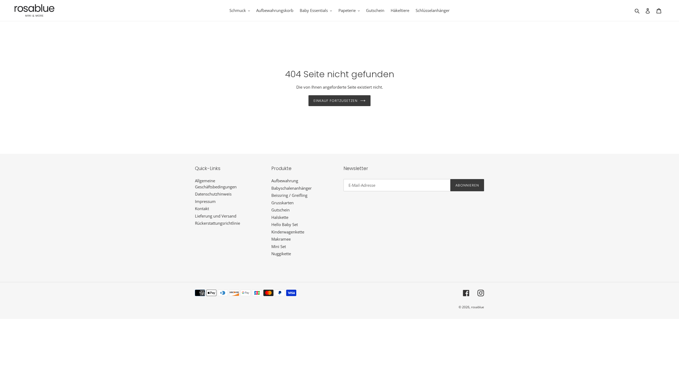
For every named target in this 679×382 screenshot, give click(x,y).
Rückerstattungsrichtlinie (217, 223)
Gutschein (280, 209)
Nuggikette (281, 253)
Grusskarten (282, 202)
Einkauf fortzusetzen (336, 100)
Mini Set (278, 246)
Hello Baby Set (284, 224)
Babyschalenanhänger (291, 188)
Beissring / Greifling (289, 195)
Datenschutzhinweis (213, 194)
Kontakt (202, 208)
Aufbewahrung (284, 180)
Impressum (205, 201)
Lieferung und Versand (215, 216)
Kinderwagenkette (287, 232)
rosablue (477, 307)
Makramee (281, 239)
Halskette (279, 217)
